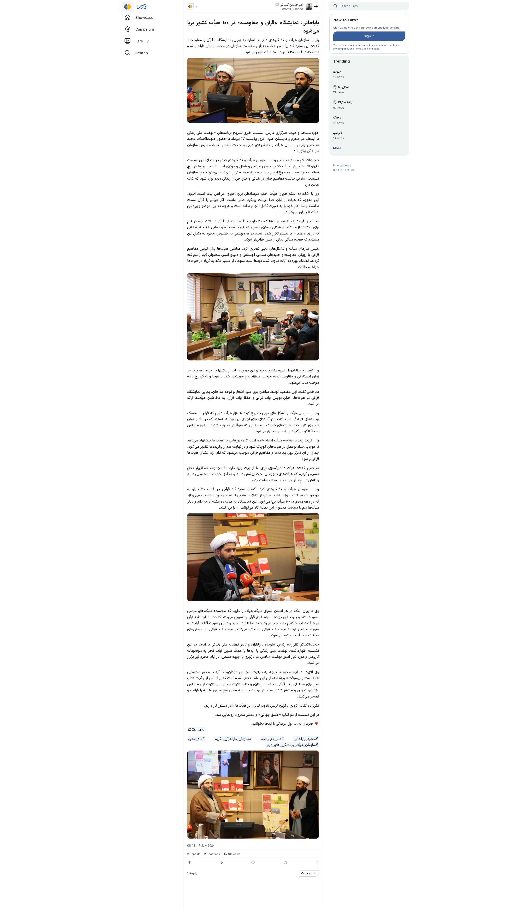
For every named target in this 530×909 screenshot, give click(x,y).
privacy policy (341, 48)
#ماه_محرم (196, 738)
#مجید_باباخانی (306, 738)
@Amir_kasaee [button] (292, 9)
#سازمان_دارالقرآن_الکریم (233, 738)
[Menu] (197, 6)
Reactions (212, 854)
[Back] (316, 6)
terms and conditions (367, 48)
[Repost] (285, 862)
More (337, 148)
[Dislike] (221, 862)
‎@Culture (196, 729)
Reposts (193, 854)
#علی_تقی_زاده (272, 738)
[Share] (316, 862)
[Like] (189, 862)
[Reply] (253, 862)
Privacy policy (342, 165)
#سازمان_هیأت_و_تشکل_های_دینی (292, 744)
